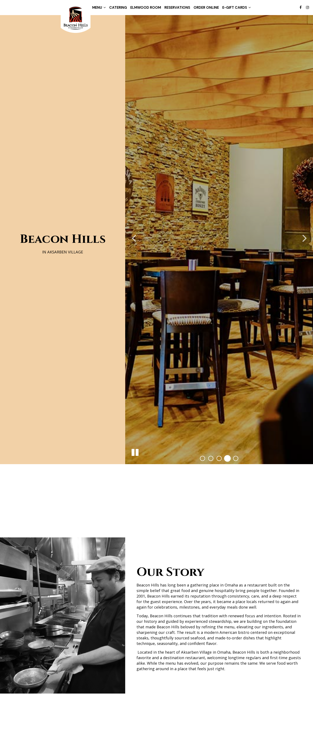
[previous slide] (133, 238)
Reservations (177, 7)
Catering (118, 7)
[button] (202, 458)
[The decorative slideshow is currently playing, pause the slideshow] (135, 452)
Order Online (206, 7)
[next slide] (304, 238)
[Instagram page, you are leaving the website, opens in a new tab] (307, 7)
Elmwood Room (145, 7)
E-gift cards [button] (235, 7)
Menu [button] (97, 7)
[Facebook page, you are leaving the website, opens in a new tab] (300, 7)
